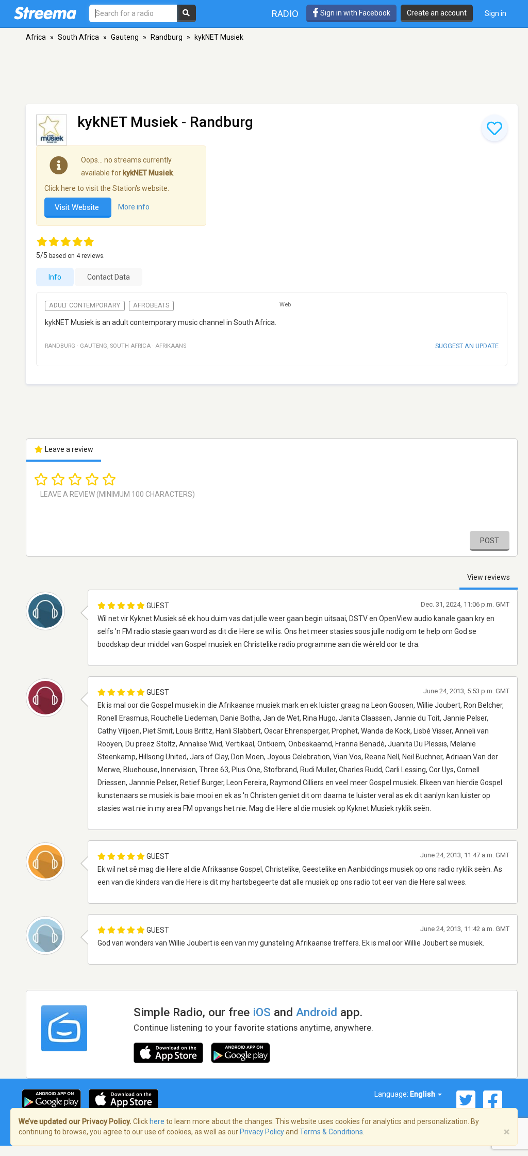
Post (489, 540)
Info (54, 277)
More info (134, 207)
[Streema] (45, 13)
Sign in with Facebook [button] (354, 13)
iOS (262, 1012)
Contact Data (108, 277)
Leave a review (68, 449)
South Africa (78, 37)
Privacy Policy (262, 1132)
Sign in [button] (495, 13)
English (423, 1094)
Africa (36, 37)
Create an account (437, 13)
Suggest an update (467, 346)
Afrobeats (151, 305)
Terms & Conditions (331, 1132)
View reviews (488, 577)
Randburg (167, 37)
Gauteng (125, 37)
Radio (285, 13)
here (157, 1121)
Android (316, 1012)
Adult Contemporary (84, 305)
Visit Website (78, 207)
